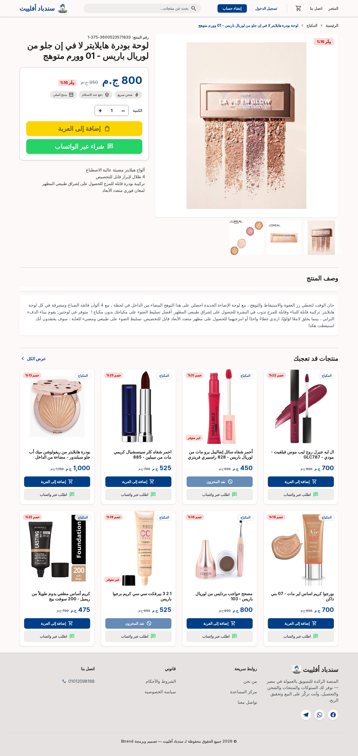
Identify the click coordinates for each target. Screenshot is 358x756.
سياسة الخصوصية (160, 691)
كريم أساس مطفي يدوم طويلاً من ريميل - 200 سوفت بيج (61, 596)
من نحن (250, 681)
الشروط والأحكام (161, 681)
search (194, 8)
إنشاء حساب (232, 8)
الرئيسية (332, 25)
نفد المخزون (219, 482)
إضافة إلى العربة (301, 482)
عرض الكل (33, 358)
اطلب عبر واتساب (301, 494)
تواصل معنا (247, 702)
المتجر (333, 8)
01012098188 (81, 681)
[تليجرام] (306, 715)
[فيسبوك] (333, 715)
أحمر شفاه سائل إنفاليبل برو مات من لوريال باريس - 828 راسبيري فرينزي (220, 454)
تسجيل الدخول (266, 8)
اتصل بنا (316, 8)
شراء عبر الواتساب (84, 146)
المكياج (312, 25)
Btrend (127, 741)
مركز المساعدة (243, 691)
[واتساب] (319, 715)
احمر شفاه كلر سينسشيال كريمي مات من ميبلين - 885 (142, 454)
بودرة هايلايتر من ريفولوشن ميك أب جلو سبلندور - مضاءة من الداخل (59, 454)
